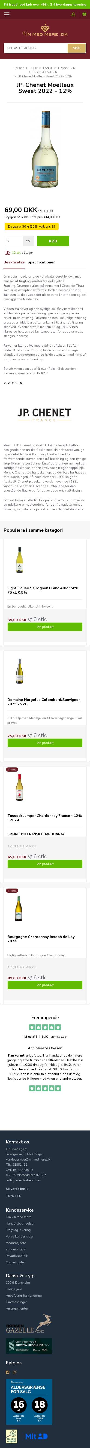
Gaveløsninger (16, 1302)
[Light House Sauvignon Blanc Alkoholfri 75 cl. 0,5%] (19, 559)
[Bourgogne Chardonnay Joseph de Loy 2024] (19, 908)
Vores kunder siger (19, 1236)
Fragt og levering (18, 1230)
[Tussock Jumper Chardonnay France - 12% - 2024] (19, 787)
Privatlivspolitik (17, 1256)
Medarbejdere (16, 1243)
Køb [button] (53, 241)
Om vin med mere (18, 1217)
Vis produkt (45, 627)
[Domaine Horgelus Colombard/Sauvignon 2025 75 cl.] (19, 671)
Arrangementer (17, 1308)
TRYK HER (13, 1196)
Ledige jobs (14, 1289)
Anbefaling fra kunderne (24, 1295)
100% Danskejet (18, 1282)
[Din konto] (75, 14)
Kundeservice (15, 1249)
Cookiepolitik (15, 1262)
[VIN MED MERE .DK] (45, 32)
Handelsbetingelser (20, 1223)
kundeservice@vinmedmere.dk (28, 1159)
